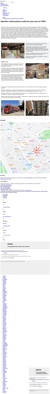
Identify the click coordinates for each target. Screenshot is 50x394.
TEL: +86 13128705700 (5, 187)
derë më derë (5, 192)
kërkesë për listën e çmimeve (6, 178)
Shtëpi (4, 9)
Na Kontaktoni (6, 15)
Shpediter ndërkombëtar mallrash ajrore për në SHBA (13, 18)
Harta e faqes (28, 190)
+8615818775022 (6, 225)
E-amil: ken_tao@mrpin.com (6, 184)
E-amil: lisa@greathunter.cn (5, 185)
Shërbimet (5, 10)
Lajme (4, 11)
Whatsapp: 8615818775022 (5, 189)
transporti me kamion (36, 191)
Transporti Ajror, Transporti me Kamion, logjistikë (10, 191)
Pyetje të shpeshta (6, 13)
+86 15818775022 (28, 177)
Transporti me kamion (12, 192)
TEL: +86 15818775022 (5, 186)
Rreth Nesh (5, 14)
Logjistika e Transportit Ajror (25, 191)
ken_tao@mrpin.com (7, 216)
